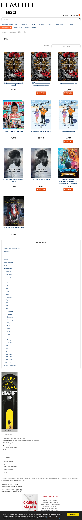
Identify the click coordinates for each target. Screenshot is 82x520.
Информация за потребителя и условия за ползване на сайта (21, 440)
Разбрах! (73, 514)
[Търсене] (79, 19)
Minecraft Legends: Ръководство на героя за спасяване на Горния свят (68, 181)
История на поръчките (10, 466)
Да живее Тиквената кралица (13, 227)
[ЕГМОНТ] (17, 4)
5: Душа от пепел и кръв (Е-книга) (13, 84)
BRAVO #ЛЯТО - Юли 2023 (14, 131)
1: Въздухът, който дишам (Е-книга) (13, 180)
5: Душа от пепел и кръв (68, 83)
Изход (5, 472)
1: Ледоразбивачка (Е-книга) (41, 131)
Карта (20, 486)
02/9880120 (19, 489)
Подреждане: (46, 45)
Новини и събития (8, 444)
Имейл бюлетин (8, 469)
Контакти (5, 449)
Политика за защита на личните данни (14, 438)
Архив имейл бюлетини (9, 445)
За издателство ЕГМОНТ (10, 447)
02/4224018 (14, 484)
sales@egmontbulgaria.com (10, 486)
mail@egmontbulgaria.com (9, 491)
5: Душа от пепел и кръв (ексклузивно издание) (41, 84)
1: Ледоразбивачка (68, 131)
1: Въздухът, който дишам (41, 179)
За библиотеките (8, 442)
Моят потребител (9, 461)
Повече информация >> (55, 517)
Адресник (6, 464)
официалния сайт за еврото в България (13, 480)
